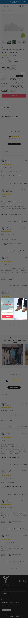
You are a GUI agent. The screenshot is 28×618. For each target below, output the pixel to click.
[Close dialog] (26, 299)
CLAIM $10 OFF (7, 316)
